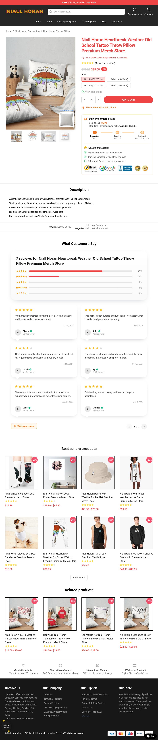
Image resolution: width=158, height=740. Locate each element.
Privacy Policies (51, 703)
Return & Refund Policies (93, 703)
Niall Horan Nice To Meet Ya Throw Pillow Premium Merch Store (21, 638)
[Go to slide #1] (16, 136)
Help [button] (152, 736)
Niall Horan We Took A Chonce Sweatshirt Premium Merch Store (136, 557)
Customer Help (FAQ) (92, 712)
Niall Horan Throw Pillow (56, 31)
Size (83, 74)
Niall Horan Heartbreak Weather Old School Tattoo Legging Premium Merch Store (59, 557)
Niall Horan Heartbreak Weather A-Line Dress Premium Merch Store (132, 497)
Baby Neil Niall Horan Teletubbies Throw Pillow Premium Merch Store (57, 638)
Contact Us (87, 707)
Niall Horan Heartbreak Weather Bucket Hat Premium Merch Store (97, 497)
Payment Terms (89, 699)
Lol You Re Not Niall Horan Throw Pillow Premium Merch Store (97, 638)
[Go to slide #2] (32, 136)
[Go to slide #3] (48, 136)
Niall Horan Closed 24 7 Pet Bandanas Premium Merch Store (20, 557)
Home (8, 31)
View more (79, 577)
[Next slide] (72, 83)
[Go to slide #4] (64, 136)
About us (48, 694)
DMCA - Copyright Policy (55, 707)
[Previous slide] (9, 83)
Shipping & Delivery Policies (95, 694)
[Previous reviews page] (129, 426)
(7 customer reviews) (105, 63)
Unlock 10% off (6, 726)
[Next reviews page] (144, 426)
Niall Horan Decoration (27, 31)
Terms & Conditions (53, 699)
